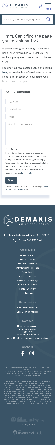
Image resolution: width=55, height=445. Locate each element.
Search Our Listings (27, 276)
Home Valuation (27, 259)
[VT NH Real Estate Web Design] (27, 432)
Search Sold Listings (27, 285)
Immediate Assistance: (30, 235)
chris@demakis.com (29, 326)
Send (11, 180)
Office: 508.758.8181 (30, 240)
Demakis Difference (27, 264)
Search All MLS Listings (27, 280)
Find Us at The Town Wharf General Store (29, 338)
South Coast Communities (28, 308)
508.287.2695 (40, 6)
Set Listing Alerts (27, 255)
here (4, 72)
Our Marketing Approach (27, 268)
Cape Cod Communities (27, 312)
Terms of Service (19, 189)
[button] (48, 19)
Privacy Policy (27, 173)
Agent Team (27, 272)
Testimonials (27, 293)
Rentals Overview (27, 289)
